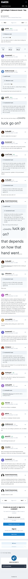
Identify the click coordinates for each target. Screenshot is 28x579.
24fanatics (8, 273)
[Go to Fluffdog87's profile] (2, 373)
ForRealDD (8, 131)
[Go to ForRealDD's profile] (2, 132)
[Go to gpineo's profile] (2, 414)
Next (23, 22)
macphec (8, 447)
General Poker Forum (16, 17)
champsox (8, 347)
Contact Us (14, 576)
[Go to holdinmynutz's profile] (2, 424)
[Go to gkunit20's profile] (2, 437)
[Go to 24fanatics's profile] (2, 274)
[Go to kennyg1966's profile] (2, 320)
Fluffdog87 (8, 372)
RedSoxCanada (9, 71)
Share (14, 543)
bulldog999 (8, 385)
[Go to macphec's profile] (2, 447)
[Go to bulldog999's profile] (2, 385)
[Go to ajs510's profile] (2, 29)
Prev (5, 22)
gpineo (7, 413)
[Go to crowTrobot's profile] (2, 155)
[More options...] (25, 29)
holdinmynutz (9, 424)
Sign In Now (14, 534)
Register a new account (14, 524)
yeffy (6, 294)
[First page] (2, 23)
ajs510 (7, 28)
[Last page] (26, 23)
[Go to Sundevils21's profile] (2, 56)
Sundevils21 (5, 16)
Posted (11, 30)
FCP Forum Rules (7, 566)
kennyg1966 (8, 319)
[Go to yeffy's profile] (2, 295)
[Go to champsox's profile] (2, 347)
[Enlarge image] (10, 37)
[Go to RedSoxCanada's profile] (2, 71)
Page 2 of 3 (14, 22)
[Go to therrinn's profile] (2, 403)
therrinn (7, 402)
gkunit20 (7, 436)
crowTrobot (8, 154)
